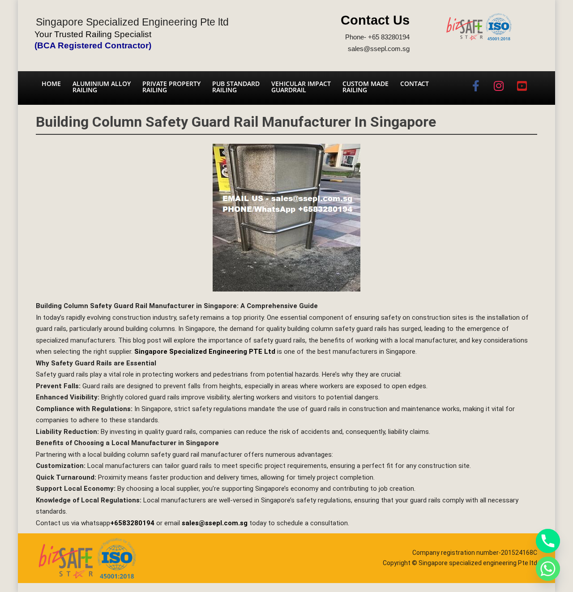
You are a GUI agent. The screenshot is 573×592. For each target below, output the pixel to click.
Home (51, 83)
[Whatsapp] (548, 569)
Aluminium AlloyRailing (102, 86)
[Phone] (548, 541)
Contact (414, 83)
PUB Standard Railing (236, 86)
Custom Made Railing (365, 86)
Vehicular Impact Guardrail (301, 86)
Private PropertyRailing (171, 86)
